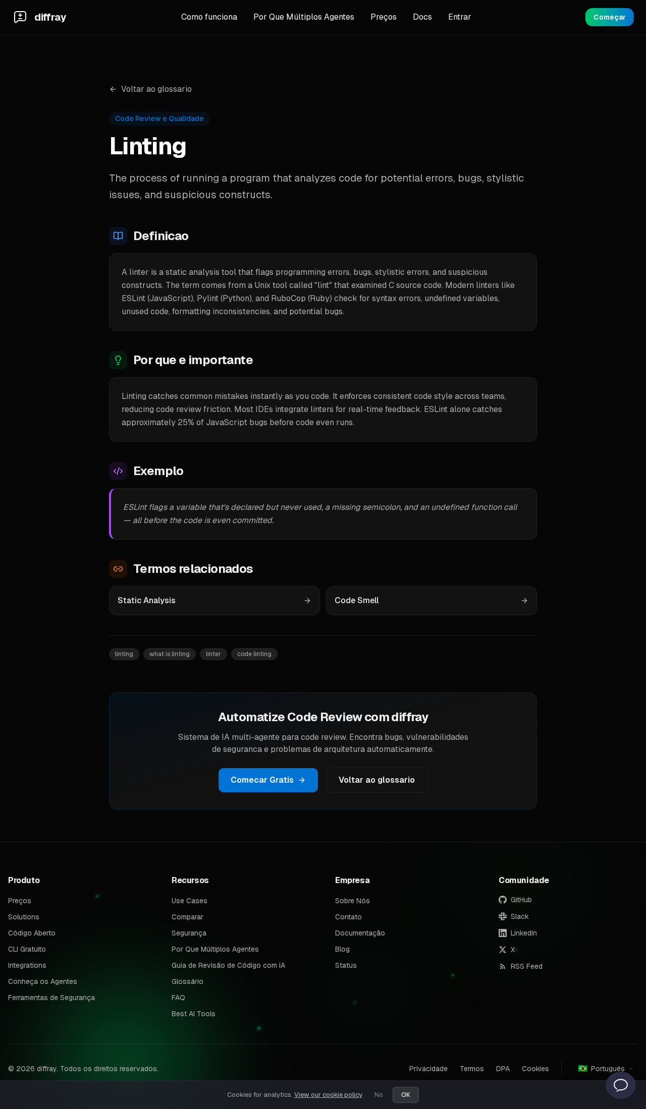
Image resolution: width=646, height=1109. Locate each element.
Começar (610, 17)
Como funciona (209, 17)
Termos (472, 1068)
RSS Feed (527, 966)
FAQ (178, 997)
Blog (342, 949)
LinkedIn (524, 933)
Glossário (187, 981)
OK (405, 1095)
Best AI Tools (194, 1013)
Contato (348, 916)
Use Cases (189, 900)
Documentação (360, 933)
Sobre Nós (352, 900)
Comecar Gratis (262, 780)
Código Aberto (32, 933)
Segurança (189, 933)
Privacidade (428, 1068)
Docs (422, 17)
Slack (520, 916)
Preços (383, 17)
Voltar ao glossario (156, 89)
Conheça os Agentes (42, 981)
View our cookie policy (328, 1094)
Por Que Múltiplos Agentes (303, 17)
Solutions (23, 916)
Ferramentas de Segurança (51, 997)
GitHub (521, 899)
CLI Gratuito (27, 949)
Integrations (27, 965)
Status (346, 965)
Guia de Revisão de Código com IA (228, 965)
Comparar (187, 916)
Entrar (459, 17)
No (378, 1095)
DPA (503, 1068)
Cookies (535, 1068)
